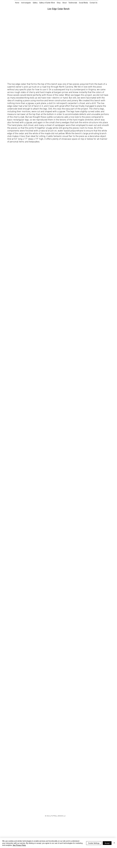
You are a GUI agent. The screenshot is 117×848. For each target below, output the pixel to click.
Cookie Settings (93, 843)
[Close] (114, 843)
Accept (107, 843)
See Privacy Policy (19, 845)
